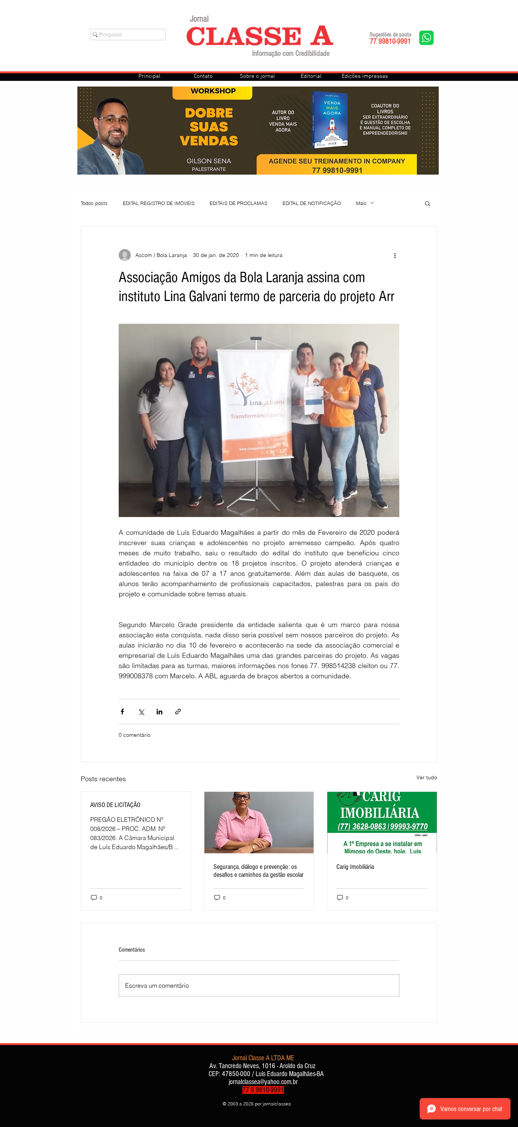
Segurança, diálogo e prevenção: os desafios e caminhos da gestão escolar (258, 871)
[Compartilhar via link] (178, 711)
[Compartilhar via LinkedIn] (159, 711)
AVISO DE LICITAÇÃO (115, 805)
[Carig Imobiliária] (382, 822)
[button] (427, 203)
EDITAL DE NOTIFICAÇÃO (312, 203)
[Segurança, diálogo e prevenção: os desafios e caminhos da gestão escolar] (259, 822)
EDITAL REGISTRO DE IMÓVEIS (159, 203)
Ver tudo (426, 777)
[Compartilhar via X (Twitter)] (140, 711)
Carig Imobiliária (355, 867)
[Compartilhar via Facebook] (122, 711)
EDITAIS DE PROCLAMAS (238, 203)
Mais (361, 203)
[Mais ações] (394, 255)
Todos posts (94, 203)
